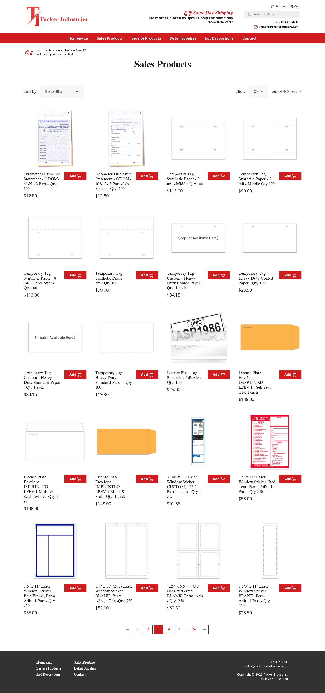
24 (194, 629)
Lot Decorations (219, 38)
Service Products (146, 38)
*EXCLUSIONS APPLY (220, 21)
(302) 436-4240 (288, 22)
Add (73, 175)
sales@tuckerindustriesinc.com (278, 27)
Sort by (30, 91)
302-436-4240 (279, 662)
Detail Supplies (183, 38)
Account (280, 6)
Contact (249, 38)
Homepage (78, 38)
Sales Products (110, 38)
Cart (297, 6)
